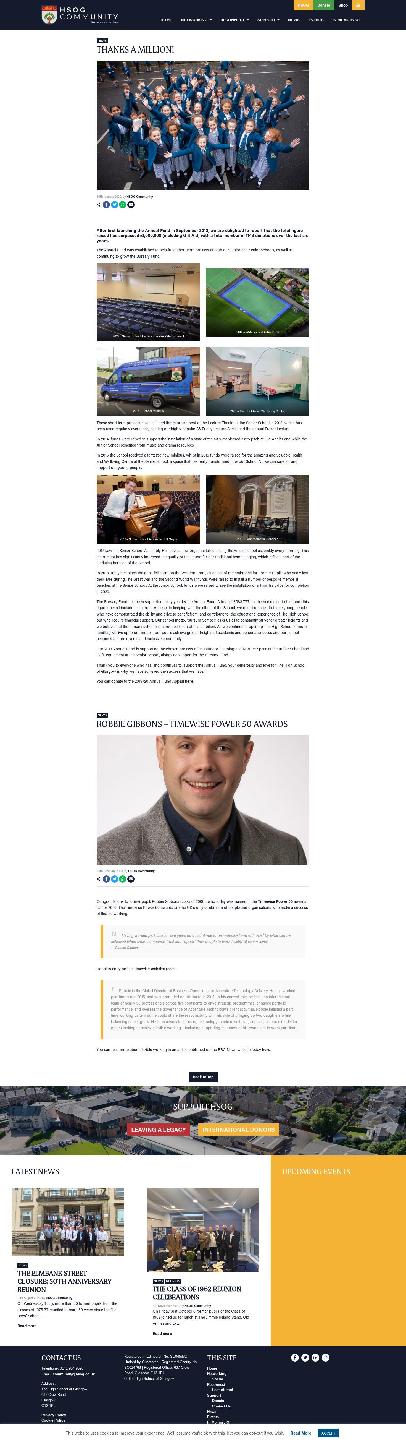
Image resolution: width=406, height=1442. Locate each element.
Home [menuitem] (166, 19)
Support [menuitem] (266, 19)
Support (214, 1395)
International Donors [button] (238, 1129)
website (158, 968)
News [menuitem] (294, 19)
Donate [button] (323, 5)
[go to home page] (79, 15)
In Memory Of (218, 1423)
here (189, 681)
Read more (27, 1325)
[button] (258, 5)
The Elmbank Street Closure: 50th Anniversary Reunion (64, 1281)
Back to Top (203, 1076)
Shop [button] (343, 5)
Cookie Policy (53, 1420)
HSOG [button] (303, 5)
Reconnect (216, 1385)
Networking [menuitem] (194, 19)
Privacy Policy (53, 1415)
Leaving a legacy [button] (158, 1129)
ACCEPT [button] (328, 1433)
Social (217, 1379)
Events (213, 1417)
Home (212, 1368)
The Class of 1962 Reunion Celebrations (197, 1293)
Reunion (173, 1281)
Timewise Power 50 (275, 901)
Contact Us (221, 1406)
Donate (218, 1401)
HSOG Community (139, 196)
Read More (301, 1433)
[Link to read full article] (68, 1222)
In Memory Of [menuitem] (347, 19)
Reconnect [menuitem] (232, 19)
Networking (216, 1374)
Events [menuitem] (316, 19)
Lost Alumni (222, 1390)
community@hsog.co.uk (74, 1374)
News (102, 40)
